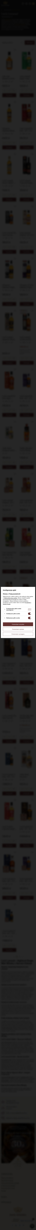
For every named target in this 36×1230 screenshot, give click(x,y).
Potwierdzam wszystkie (18, 624)
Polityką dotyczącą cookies (10, 598)
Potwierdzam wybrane (18, 629)
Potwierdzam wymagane (18, 634)
